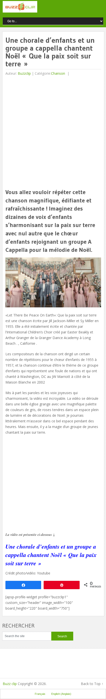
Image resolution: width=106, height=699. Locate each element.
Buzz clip (10, 683)
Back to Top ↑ (92, 683)
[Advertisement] (53, 132)
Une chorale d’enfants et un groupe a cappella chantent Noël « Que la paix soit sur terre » (51, 554)
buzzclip (24, 73)
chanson (58, 73)
